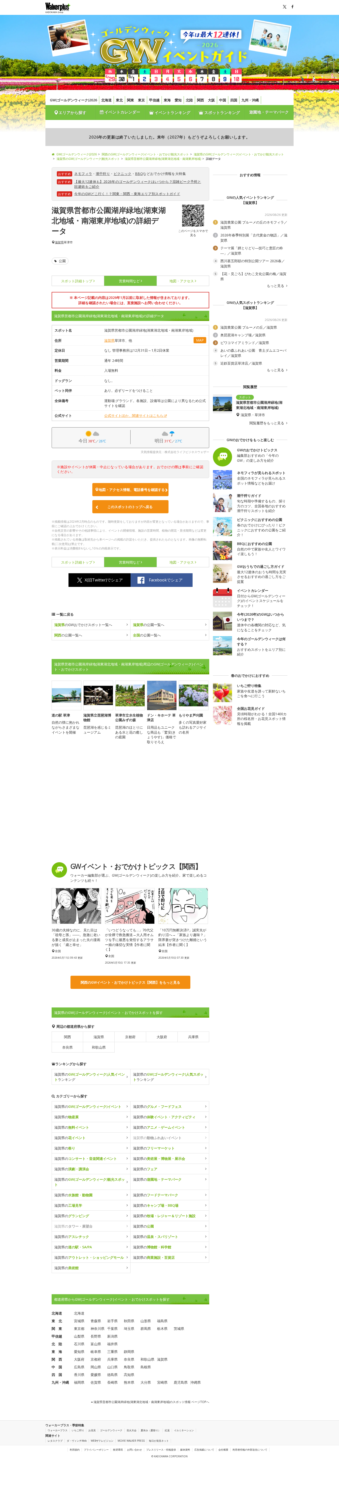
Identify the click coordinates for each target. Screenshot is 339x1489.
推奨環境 (118, 1449)
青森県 (96, 1320)
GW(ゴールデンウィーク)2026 (73, 100)
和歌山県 (99, 1047)
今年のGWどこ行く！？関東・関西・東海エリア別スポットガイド (127, 193)
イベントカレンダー (121, 112)
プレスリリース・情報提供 (161, 1449)
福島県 (162, 1320)
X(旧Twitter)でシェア (104, 580)
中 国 (57, 1367)
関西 (200, 100)
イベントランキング (172, 112)
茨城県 (179, 1328)
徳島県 (112, 1374)
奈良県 (67, 1047)
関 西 (57, 1359)
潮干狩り (103, 173)
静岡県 (129, 1351)
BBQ (139, 173)
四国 (233, 100)
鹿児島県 (181, 1382)
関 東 (57, 1328)
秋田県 (129, 1320)
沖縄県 (195, 1382)
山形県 (145, 1320)
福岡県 (79, 1382)
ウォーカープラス (58, 1430)
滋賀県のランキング (89, 1077)
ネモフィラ (83, 173)
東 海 (57, 1351)
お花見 (92, 1430)
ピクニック (123, 173)
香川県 (79, 1374)
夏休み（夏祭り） (151, 1430)
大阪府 (162, 1036)
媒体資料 (185, 1449)
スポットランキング (221, 112)
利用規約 (75, 1449)
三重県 (112, 1351)
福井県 (112, 1344)
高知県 (129, 1374)
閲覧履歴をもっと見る (267, 423)
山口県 (112, 1367)
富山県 (96, 1344)
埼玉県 (129, 1328)
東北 (119, 100)
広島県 (79, 1367)
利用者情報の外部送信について (250, 1449)
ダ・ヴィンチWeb (77, 1440)
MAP (200, 340)
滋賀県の (87, 1106)
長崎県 (112, 1382)
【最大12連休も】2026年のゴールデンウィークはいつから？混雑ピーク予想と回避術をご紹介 (137, 184)
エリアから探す (72, 112)
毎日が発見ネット (159, 1440)
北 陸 (57, 1344)
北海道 (106, 100)
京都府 (130, 1036)
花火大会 (131, 1430)
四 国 (57, 1374)
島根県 (145, 1367)
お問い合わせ (134, 1449)
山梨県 (79, 1336)
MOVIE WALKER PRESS (131, 1440)
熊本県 (129, 1382)
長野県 (96, 1336)
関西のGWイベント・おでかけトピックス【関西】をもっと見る (130, 982)
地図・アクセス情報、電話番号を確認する (132, 489)
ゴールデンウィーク (111, 1430)
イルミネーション (184, 1430)
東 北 (57, 1320)
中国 (222, 100)
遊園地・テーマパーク (269, 112)
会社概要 (223, 1449)
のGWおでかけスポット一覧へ (83, 624)
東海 (167, 100)
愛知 (178, 100)
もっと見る (276, 285)
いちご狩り (78, 1430)
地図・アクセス (182, 281)
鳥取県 (129, 1367)
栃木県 (162, 1328)
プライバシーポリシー (96, 1449)
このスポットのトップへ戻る (130, 506)
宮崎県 (162, 1382)
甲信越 (154, 100)
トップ (76, 281)
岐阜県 (96, 1351)
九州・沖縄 (250, 100)
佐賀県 (96, 1382)
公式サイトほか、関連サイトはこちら (133, 415)
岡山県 (96, 1367)
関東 (130, 100)
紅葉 (167, 1430)
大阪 (211, 100)
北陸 (189, 100)
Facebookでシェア (166, 580)
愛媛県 (96, 1374)
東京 (141, 100)
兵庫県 (193, 1036)
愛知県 (79, 1351)
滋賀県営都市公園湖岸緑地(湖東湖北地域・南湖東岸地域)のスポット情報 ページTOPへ (151, 1402)
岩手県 (112, 1320)
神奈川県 (97, 1328)
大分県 (145, 1382)
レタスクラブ (55, 1440)
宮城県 (79, 1320)
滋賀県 (59, 242)
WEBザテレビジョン (102, 1440)
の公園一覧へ (148, 624)
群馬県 (145, 1328)
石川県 (79, 1344)
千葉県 (112, 1328)
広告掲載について (204, 1449)
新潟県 (112, 1336)
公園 (62, 260)
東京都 (79, 1328)
